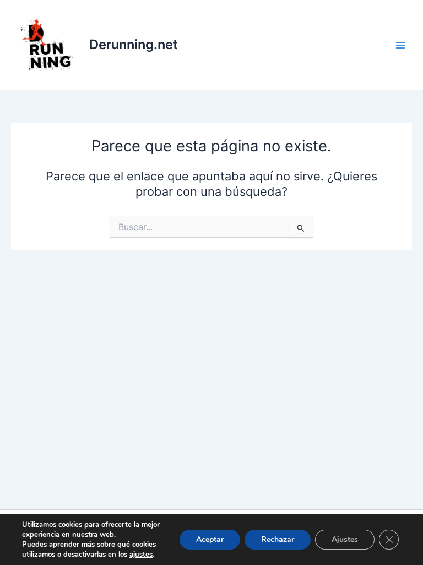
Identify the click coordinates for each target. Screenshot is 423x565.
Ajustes (345, 539)
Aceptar (210, 539)
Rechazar (277, 539)
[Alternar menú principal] (400, 45)
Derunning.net (133, 44)
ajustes (141, 554)
